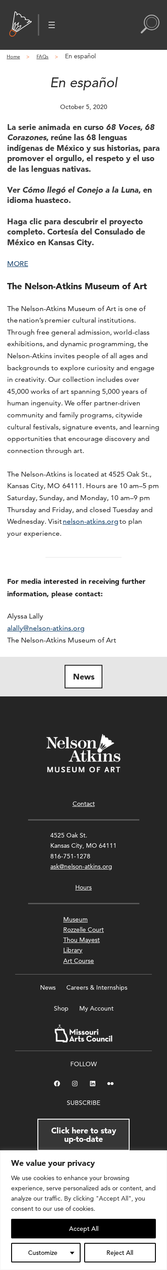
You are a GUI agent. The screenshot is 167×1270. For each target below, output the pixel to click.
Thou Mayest (81, 940)
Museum (75, 919)
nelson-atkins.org (90, 521)
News (83, 676)
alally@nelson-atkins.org (46, 628)
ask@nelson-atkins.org (81, 866)
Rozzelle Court (83, 930)
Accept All (83, 1229)
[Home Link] (20, 25)
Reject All (119, 1253)
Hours (83, 887)
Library (72, 950)
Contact (84, 804)
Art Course (78, 961)
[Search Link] (150, 25)
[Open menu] (51, 25)
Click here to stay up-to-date (83, 1134)
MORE (17, 263)
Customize (42, 1253)
